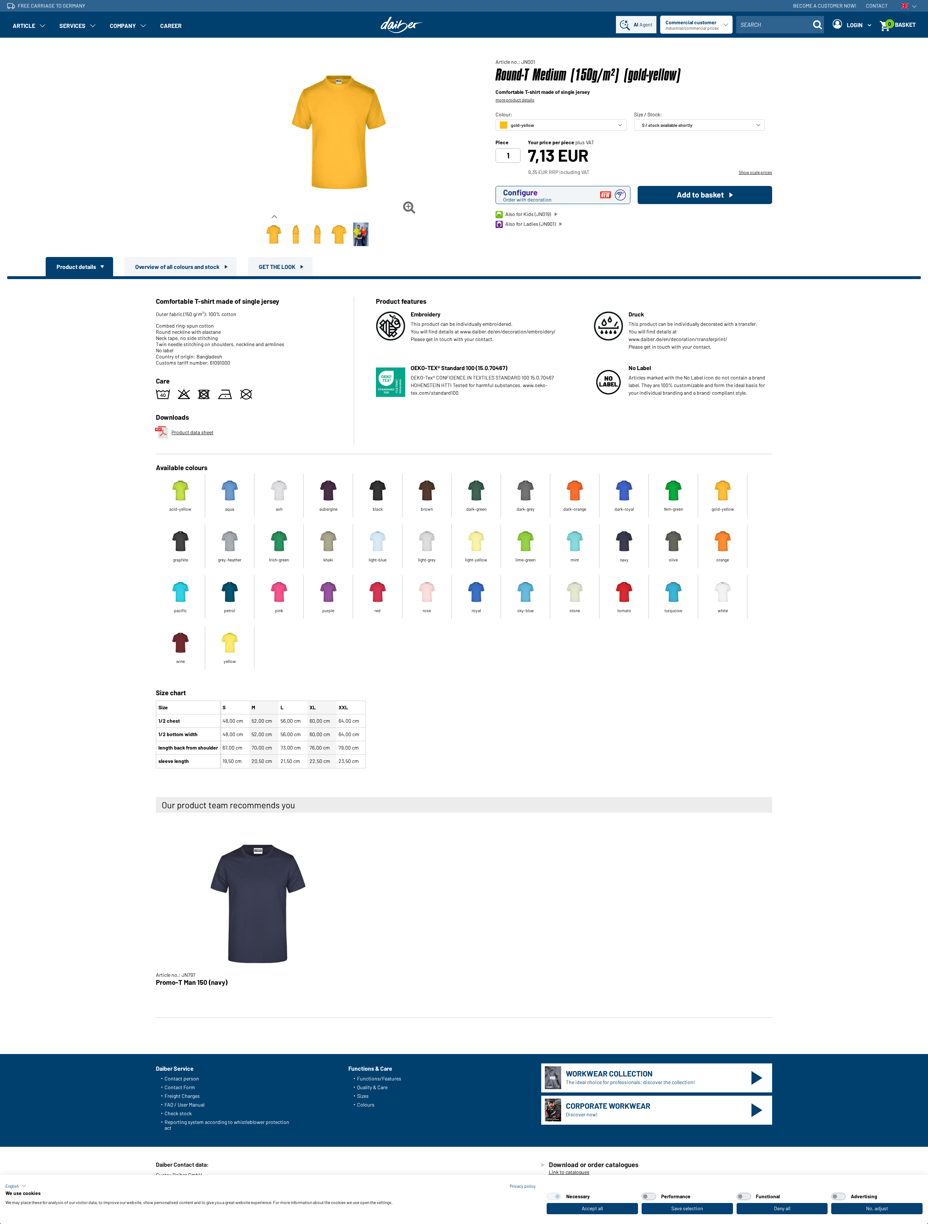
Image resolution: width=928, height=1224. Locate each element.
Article (24, 25)
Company (123, 25)
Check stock (178, 1113)
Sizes (363, 1096)
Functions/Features (379, 1078)
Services (72, 25)
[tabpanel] (464, 525)
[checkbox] (554, 1196)
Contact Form (180, 1087)
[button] (15, 1186)
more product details (515, 99)
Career (171, 25)
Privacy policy (523, 1185)
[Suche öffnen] (817, 25)
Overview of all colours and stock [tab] (178, 266)
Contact (877, 6)
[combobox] (780, 24)
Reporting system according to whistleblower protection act (227, 1125)
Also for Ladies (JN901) (530, 224)
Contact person (182, 1078)
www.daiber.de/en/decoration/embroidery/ (508, 331)
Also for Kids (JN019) (528, 214)
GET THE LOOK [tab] (278, 266)
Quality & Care (372, 1087)
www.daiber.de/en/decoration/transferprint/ (678, 339)
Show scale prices (755, 172)
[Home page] (402, 25)
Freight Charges (182, 1096)
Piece (502, 142)
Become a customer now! (824, 6)
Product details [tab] (77, 266)
